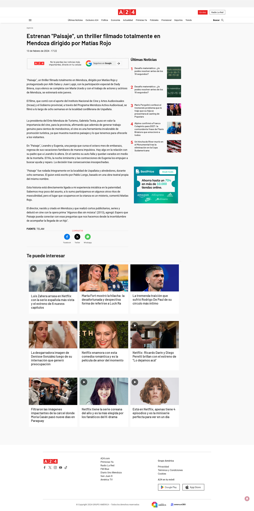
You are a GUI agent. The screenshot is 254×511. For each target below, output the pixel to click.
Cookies (162, 473)
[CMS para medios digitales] (176, 504)
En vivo (202, 12)
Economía (115, 20)
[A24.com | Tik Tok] (65, 467)
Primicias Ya (141, 20)
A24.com (105, 458)
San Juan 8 (106, 476)
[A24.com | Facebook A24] (44, 467)
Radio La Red (217, 12)
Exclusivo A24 (92, 20)
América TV (107, 479)
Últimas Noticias (75, 20)
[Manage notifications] (247, 498)
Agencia (30, 28)
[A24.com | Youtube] (60, 467)
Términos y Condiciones (170, 470)
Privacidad (163, 466)
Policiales (154, 20)
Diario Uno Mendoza (111, 472)
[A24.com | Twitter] (50, 467)
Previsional (166, 20)
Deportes (178, 20)
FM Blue (105, 469)
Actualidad (128, 20)
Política (104, 20)
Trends (189, 20)
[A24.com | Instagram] (55, 467)
